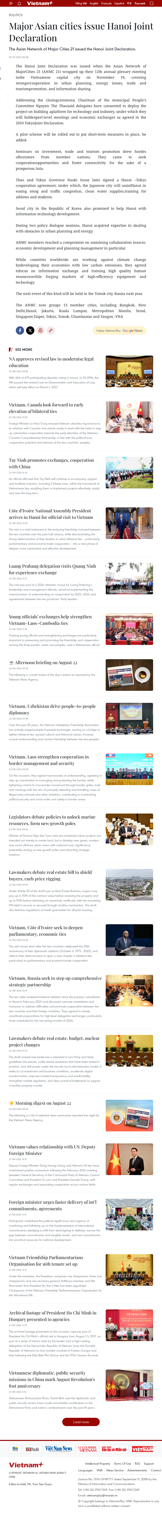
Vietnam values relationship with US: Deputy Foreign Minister (52, 1150)
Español (119, 3)
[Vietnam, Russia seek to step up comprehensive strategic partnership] (129, 990)
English (94, 3)
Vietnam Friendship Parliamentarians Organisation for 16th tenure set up (46, 1260)
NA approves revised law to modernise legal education (51, 362)
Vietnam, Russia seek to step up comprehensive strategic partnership (55, 981)
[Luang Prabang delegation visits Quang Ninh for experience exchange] (129, 578)
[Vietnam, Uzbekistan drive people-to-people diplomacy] (129, 718)
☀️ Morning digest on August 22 (40, 1103)
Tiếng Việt (81, 3)
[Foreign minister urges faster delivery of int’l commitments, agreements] (129, 1214)
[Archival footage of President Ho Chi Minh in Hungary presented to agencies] (129, 1325)
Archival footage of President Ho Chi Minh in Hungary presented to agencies (52, 1316)
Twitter (30, 330)
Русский (140, 3)
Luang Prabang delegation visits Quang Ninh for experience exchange (52, 569)
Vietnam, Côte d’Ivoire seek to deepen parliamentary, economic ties (46, 930)
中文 (129, 3)
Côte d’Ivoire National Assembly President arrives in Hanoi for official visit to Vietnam (51, 514)
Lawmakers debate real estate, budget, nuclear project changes (54, 1041)
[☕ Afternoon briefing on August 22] (129, 675)
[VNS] (45, 1449)
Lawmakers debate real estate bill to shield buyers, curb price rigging (50, 875)
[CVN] (73, 1449)
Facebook (20, 330)
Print (40, 330)
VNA (100, 1470)
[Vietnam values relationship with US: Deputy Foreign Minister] (129, 1159)
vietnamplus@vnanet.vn (102, 1495)
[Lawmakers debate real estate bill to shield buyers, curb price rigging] (129, 885)
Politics (16, 15)
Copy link (51, 330)
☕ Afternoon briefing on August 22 (43, 662)
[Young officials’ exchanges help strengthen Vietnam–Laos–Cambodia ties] (129, 629)
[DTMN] (100, 1449)
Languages (85, 1470)
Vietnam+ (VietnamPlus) (40, 3)
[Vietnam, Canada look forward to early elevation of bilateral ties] (129, 417)
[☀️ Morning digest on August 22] (129, 1115)
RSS (137, 1463)
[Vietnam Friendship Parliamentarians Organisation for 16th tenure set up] (129, 1270)
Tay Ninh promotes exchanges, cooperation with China (51, 463)
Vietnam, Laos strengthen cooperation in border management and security (49, 760)
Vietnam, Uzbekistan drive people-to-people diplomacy (52, 709)
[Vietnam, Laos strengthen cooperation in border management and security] (129, 769)
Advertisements (137, 1470)
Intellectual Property (97, 1463)
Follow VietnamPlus (109, 330)
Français (106, 3)
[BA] (129, 1449)
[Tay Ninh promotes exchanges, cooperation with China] (129, 472)
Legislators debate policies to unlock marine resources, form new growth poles (52, 820)
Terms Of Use (122, 1463)
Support (149, 1463)
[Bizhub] (18, 1449)
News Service (114, 1470)
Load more (81, 1422)
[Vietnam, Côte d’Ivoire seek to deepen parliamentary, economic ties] (129, 940)
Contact (156, 1470)
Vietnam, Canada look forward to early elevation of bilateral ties (46, 408)
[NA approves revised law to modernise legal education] (129, 371)
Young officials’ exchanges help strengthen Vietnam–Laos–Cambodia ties (50, 620)
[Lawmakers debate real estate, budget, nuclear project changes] (129, 1051)
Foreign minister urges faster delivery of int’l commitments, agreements (52, 1205)
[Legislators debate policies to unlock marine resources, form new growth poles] (129, 829)
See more (23, 349)
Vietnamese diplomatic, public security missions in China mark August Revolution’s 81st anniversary (52, 1379)
